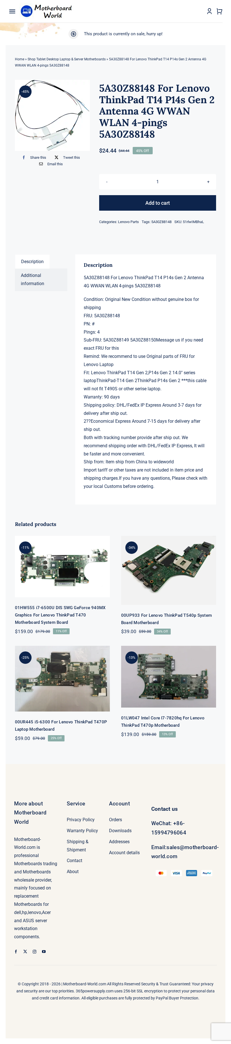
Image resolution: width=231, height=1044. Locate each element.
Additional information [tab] (32, 279)
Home (19, 59)
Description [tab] (32, 261)
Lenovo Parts (128, 222)
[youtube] (44, 951)
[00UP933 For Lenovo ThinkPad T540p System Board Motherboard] (168, 570)
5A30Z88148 (161, 222)
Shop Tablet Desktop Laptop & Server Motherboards (67, 59)
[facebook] (16, 951)
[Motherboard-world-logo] (48, 3)
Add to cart (157, 203)
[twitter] (25, 951)
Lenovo (98, 372)
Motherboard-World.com (84, 984)
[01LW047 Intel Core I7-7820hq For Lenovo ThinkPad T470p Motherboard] (168, 677)
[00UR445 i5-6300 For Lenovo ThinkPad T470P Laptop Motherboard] (62, 679)
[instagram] (34, 951)
